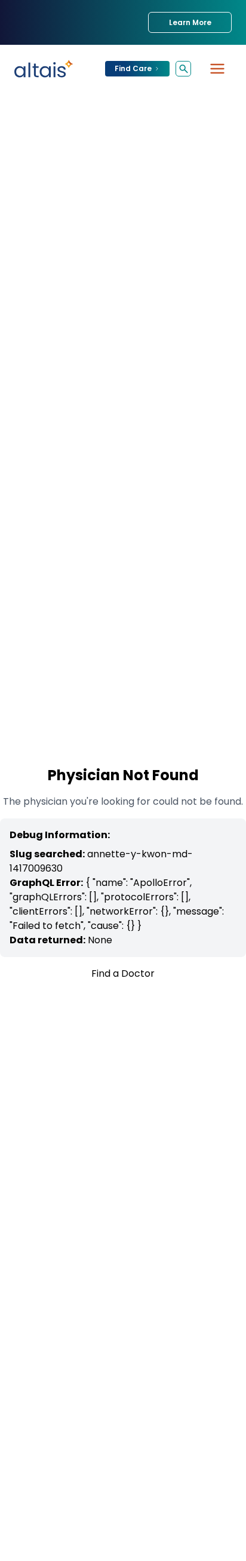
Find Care (133, 68)
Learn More (190, 22)
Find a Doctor (123, 973)
